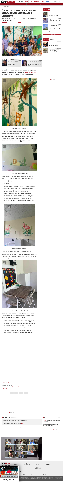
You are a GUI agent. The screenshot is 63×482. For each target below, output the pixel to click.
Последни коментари (51, 418)
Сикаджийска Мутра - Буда (49, 429)
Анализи (36, 4)
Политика (12, 4)
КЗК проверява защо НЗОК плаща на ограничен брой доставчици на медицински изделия (54, 51)
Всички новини (52, 34)
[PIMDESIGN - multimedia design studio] (58, 478)
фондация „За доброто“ (31, 72)
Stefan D (45, 423)
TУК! (16, 422)
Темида (28, 4)
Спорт (26, 1)
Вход (25, 463)
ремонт (29, 381)
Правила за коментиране (38, 465)
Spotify (31, 386)
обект (11, 381)
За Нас (25, 466)
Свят (7, 4)
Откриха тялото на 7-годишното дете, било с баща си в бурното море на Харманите (54, 27)
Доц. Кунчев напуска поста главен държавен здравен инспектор (13, 63)
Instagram (26, 386)
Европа (57, 4)
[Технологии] (47, 2)
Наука (31, 1)
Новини (3, 6)
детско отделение (5, 381)
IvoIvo (45, 420)
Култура (53, 4)
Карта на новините (48, 464)
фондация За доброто (6, 382)
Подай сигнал (46, 474)
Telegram (4, 388)
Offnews (21, 1)
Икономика (23, 4)
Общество (17, 4)
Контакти (16, 463)
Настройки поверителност (38, 470)
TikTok (20, 386)
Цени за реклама (17, 466)
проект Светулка (23, 381)
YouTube (11, 386)
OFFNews (4, 22)
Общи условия (38, 463)
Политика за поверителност (38, 468)
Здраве (40, 4)
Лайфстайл (37, 1)
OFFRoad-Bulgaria (26, 474)
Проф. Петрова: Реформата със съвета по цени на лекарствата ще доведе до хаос (34, 63)
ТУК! (22, 423)
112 (32, 4)
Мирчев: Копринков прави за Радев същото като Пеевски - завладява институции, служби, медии (51, 424)
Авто (43, 1)
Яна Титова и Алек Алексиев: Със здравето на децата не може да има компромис (54, 44)
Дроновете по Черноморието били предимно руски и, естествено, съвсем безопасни (54, 15)
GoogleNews (5, 386)
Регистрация (27, 464)
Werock (32, 474)
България (3, 4)
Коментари (6, 417)
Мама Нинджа (39, 474)
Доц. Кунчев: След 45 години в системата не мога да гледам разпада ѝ (55, 21)
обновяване (16, 381)
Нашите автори (47, 4)
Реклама (15, 464)
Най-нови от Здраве (8, 59)
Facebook (17, 386)
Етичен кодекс (49, 465)
